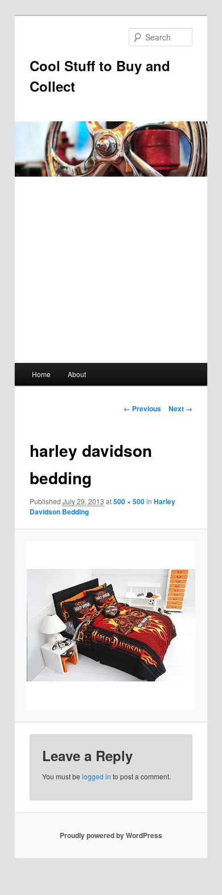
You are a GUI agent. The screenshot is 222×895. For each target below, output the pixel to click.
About (77, 374)
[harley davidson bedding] (111, 625)
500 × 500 (129, 501)
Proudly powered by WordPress (111, 835)
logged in (96, 776)
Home (41, 374)
